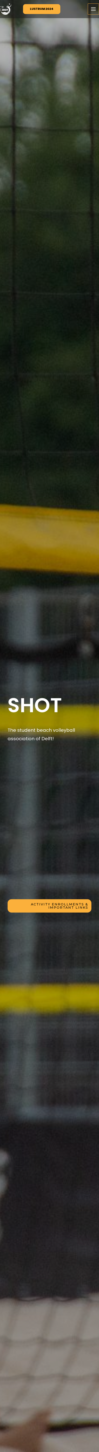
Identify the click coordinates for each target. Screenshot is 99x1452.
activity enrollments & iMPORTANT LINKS (59, 906)
